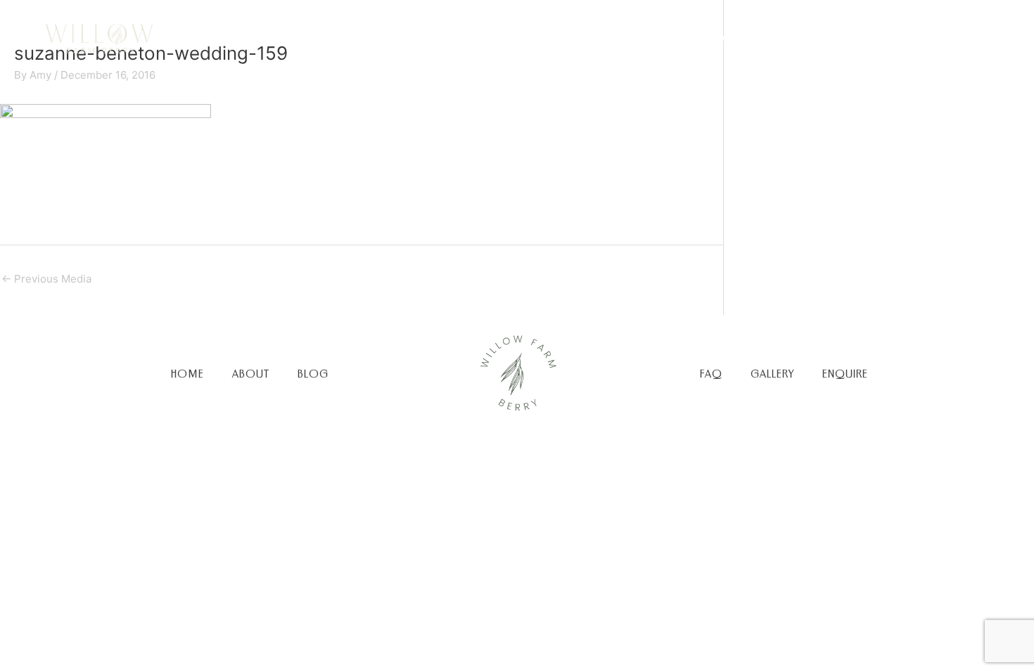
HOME (187, 373)
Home (498, 38)
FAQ (711, 373)
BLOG (313, 373)
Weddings (639, 38)
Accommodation (751, 38)
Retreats (859, 38)
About (562, 38)
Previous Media (46, 278)
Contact (939, 38)
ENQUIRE (845, 373)
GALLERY (772, 373)
